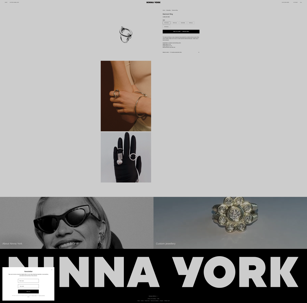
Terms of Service (42, 295)
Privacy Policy (34, 295)
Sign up (28, 291)
